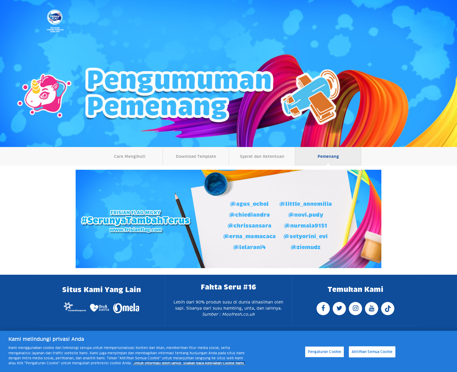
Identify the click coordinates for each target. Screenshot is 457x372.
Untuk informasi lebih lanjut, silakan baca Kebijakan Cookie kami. (189, 363)
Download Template (196, 156)
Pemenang (328, 156)
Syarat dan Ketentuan (262, 156)
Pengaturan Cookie (324, 351)
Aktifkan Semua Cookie (372, 351)
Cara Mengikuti (129, 156)
